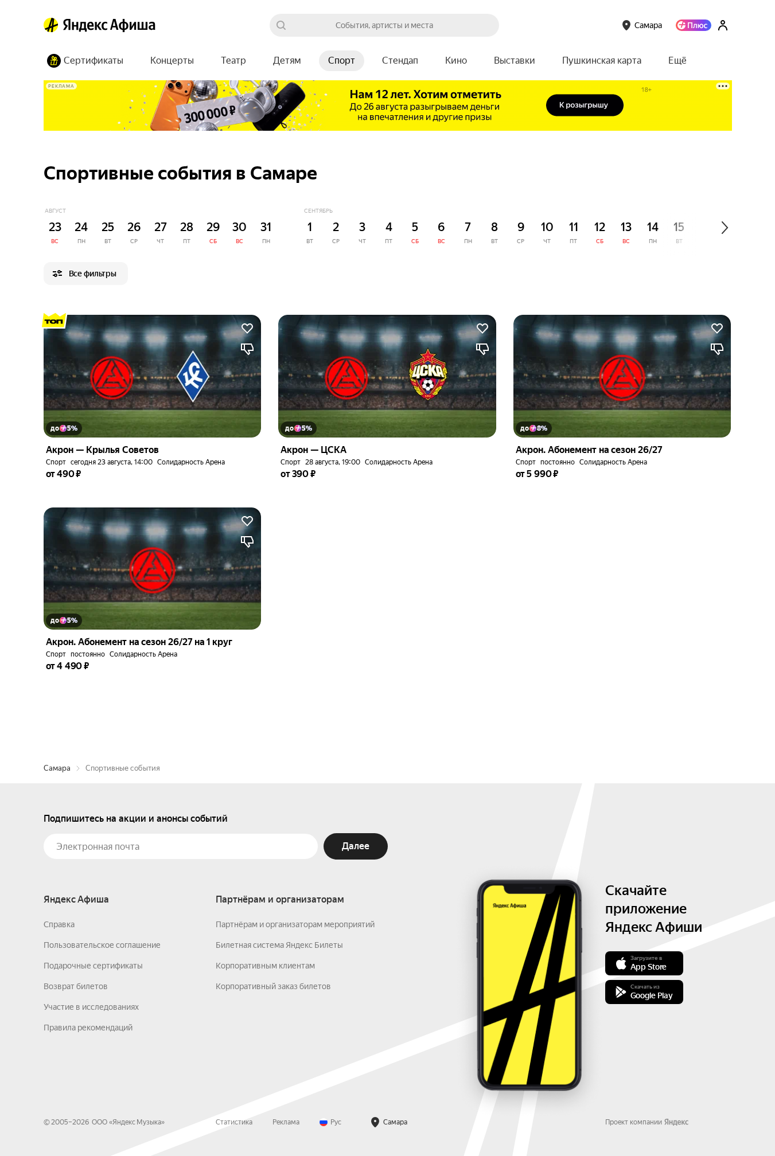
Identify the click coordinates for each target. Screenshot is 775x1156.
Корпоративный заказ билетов (273, 986)
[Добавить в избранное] (247, 328)
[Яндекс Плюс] (693, 25)
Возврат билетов (76, 986)
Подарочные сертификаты (93, 965)
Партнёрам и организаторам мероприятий (295, 924)
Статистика (234, 1122)
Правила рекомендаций (88, 1027)
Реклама (285, 1122)
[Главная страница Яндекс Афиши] (51, 25)
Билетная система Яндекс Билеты (279, 945)
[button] (677, 60)
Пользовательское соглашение (102, 945)
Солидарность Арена (191, 462)
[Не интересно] (247, 349)
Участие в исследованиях (91, 1006)
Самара (57, 768)
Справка (59, 924)
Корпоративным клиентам (265, 965)
